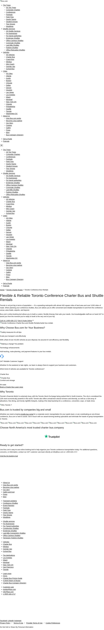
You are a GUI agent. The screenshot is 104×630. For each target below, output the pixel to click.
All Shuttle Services (13, 31)
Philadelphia (10, 106)
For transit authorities (13, 36)
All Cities (9, 73)
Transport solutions (10, 501)
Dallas (8, 85)
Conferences (10, 12)
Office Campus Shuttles (14, 40)
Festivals (9, 15)
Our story (6, 490)
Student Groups (12, 22)
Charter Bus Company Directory (14, 583)
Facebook (3, 621)
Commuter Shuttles (13, 43)
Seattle (8, 109)
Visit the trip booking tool (9, 456)
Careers (9, 125)
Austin (8, 78)
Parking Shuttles (12, 48)
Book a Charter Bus (7, 387)
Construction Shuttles (11, 528)
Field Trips (10, 17)
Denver (8, 88)
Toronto (8, 111)
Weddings (9, 26)
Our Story (9, 123)
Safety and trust (8, 492)
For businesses (11, 33)
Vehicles (6, 52)
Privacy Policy (5, 623)
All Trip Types (11, 7)
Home (2, 290)
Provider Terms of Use (34, 623)
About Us (6, 116)
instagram (17, 621)
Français (6, 141)
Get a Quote (7, 139)
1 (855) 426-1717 (9, 594)
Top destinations (9, 555)
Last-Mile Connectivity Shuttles (14, 533)
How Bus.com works (13, 118)
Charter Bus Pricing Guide (12, 578)
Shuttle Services (9, 29)
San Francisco (8, 567)
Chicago (9, 83)
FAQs (5, 576)
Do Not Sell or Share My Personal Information (16, 627)
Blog (7, 132)
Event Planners (8, 505)
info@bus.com (8, 592)
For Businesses (8, 524)
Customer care (8, 587)
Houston (9, 90)
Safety (8, 128)
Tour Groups (10, 24)
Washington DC (12, 114)
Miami (8, 97)
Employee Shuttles (13, 38)
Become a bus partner (14, 121)
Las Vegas (10, 92)
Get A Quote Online (26, 321)
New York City (11, 102)
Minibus (9, 62)
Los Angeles (10, 95)
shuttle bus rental (27, 414)
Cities (5, 71)
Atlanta (8, 76)
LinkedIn (11, 621)
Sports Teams (11, 19)
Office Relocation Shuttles (15, 50)
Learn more (19, 387)
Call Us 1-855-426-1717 (8, 321)
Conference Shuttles (10, 503)
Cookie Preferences (53, 623)
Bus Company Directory (14, 135)
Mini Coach (10, 64)
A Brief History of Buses (11, 581)
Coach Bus (10, 59)
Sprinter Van (10, 66)
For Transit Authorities (11, 526)
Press (8, 130)
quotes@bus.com (9, 589)
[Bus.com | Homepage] (52, 478)
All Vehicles (10, 55)
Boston (8, 81)
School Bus (10, 69)
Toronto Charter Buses (14, 290)
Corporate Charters (13, 10)
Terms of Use (18, 623)
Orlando (9, 104)
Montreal (9, 99)
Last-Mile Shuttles (12, 45)
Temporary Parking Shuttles (13, 538)
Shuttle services (9, 521)
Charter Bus (10, 57)
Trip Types (7, 5)
